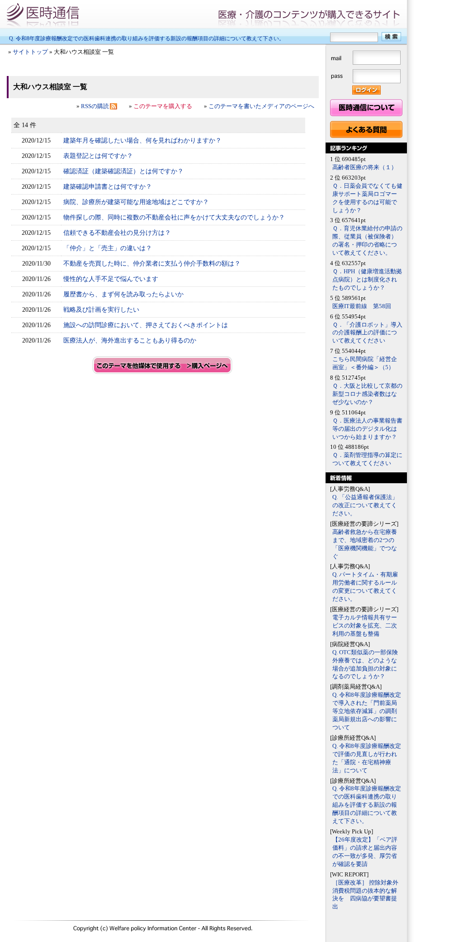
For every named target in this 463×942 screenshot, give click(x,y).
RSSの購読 (95, 106)
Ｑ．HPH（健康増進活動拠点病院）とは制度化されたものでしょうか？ (367, 279)
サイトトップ (30, 52)
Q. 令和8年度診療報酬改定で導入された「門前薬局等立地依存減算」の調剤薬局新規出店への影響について (366, 711)
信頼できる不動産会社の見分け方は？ (117, 232)
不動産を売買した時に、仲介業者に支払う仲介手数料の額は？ (152, 263)
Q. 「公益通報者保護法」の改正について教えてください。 (365, 505)
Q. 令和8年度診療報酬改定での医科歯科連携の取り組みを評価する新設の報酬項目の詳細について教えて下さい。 (146, 38)
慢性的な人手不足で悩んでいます (110, 278)
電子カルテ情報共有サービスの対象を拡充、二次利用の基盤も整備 (364, 625)
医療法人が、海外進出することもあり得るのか (129, 340)
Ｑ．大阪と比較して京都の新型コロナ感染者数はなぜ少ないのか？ (367, 394)
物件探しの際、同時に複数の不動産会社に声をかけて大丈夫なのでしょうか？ (174, 217)
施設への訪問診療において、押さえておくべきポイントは (145, 324)
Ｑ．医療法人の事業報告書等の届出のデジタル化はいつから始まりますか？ (367, 429)
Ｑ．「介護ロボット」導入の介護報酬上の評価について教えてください (367, 333)
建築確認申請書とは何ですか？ (107, 186)
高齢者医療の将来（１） (364, 167)
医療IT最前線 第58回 (361, 306)
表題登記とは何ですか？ (98, 155)
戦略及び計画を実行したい (101, 309)
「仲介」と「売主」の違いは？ (107, 248)
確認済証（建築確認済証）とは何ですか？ (123, 171)
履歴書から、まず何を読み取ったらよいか (123, 294)
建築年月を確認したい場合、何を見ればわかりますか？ (142, 140)
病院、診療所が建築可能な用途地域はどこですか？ (136, 201)
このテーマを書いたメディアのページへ (261, 106)
